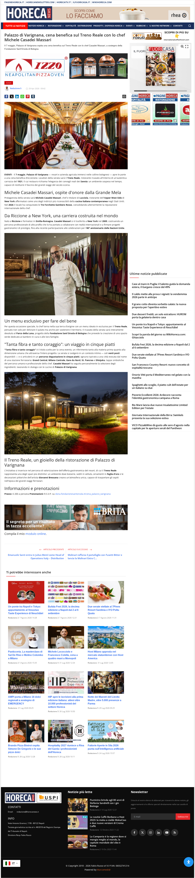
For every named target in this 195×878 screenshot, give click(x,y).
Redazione (92, 663)
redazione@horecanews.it (28, 811)
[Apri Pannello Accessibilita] (188, 862)
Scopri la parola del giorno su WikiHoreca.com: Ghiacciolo (159, 336)
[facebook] (134, 832)
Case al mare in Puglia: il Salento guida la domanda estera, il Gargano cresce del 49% (161, 285)
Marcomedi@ (104, 869)
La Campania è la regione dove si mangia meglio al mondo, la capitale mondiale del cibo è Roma (108, 841)
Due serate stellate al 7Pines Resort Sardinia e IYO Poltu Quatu (104, 610)
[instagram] (150, 832)
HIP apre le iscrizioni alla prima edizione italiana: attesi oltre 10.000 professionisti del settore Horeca (65, 702)
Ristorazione (55, 25)
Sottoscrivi (183, 816)
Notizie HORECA (36, 25)
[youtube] (166, 832)
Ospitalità (70, 25)
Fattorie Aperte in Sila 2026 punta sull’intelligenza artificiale (106, 747)
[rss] (174, 832)
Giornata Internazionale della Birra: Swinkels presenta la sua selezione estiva (157, 417)
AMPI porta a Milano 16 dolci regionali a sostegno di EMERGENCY (24, 700)
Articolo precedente (53, 549)
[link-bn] (121, 13)
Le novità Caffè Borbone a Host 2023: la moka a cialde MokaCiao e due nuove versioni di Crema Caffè (108, 821)
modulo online (35, 534)
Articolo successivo (78, 549)
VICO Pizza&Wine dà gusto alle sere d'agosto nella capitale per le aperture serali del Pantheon (161, 427)
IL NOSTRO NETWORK (159, 25)
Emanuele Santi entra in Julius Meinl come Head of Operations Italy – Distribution (36, 556)
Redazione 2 (13, 617)
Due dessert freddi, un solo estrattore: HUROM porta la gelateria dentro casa (159, 316)
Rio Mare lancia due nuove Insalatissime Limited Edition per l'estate (160, 406)
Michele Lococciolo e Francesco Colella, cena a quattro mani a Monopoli (63, 655)
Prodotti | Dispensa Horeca (107, 25)
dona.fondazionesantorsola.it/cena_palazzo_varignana (83, 493)
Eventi (129, 25)
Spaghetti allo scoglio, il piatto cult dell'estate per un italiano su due (160, 386)
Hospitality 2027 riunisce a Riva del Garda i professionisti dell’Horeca (66, 748)
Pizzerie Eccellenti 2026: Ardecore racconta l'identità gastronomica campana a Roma (156, 396)
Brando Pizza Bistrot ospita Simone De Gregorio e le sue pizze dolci (24, 748)
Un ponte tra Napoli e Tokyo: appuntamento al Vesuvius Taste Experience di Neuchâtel (25, 610)
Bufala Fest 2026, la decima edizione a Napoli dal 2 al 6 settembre (63, 610)
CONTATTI (178, 25)
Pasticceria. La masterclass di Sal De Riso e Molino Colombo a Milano (25, 655)
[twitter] (142, 832)
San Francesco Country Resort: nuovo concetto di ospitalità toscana (160, 366)
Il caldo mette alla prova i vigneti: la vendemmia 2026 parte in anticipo (159, 296)
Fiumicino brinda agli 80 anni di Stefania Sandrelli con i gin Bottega (107, 803)
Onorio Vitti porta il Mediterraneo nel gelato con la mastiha (161, 376)
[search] (189, 26)
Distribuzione (85, 25)
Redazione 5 (53, 663)
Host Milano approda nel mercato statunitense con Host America (105, 655)
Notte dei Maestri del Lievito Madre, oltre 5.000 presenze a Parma (104, 700)
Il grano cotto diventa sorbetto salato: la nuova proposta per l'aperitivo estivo (159, 306)
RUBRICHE (141, 25)
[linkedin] (158, 832)
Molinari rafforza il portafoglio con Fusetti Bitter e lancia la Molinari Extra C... (95, 556)
